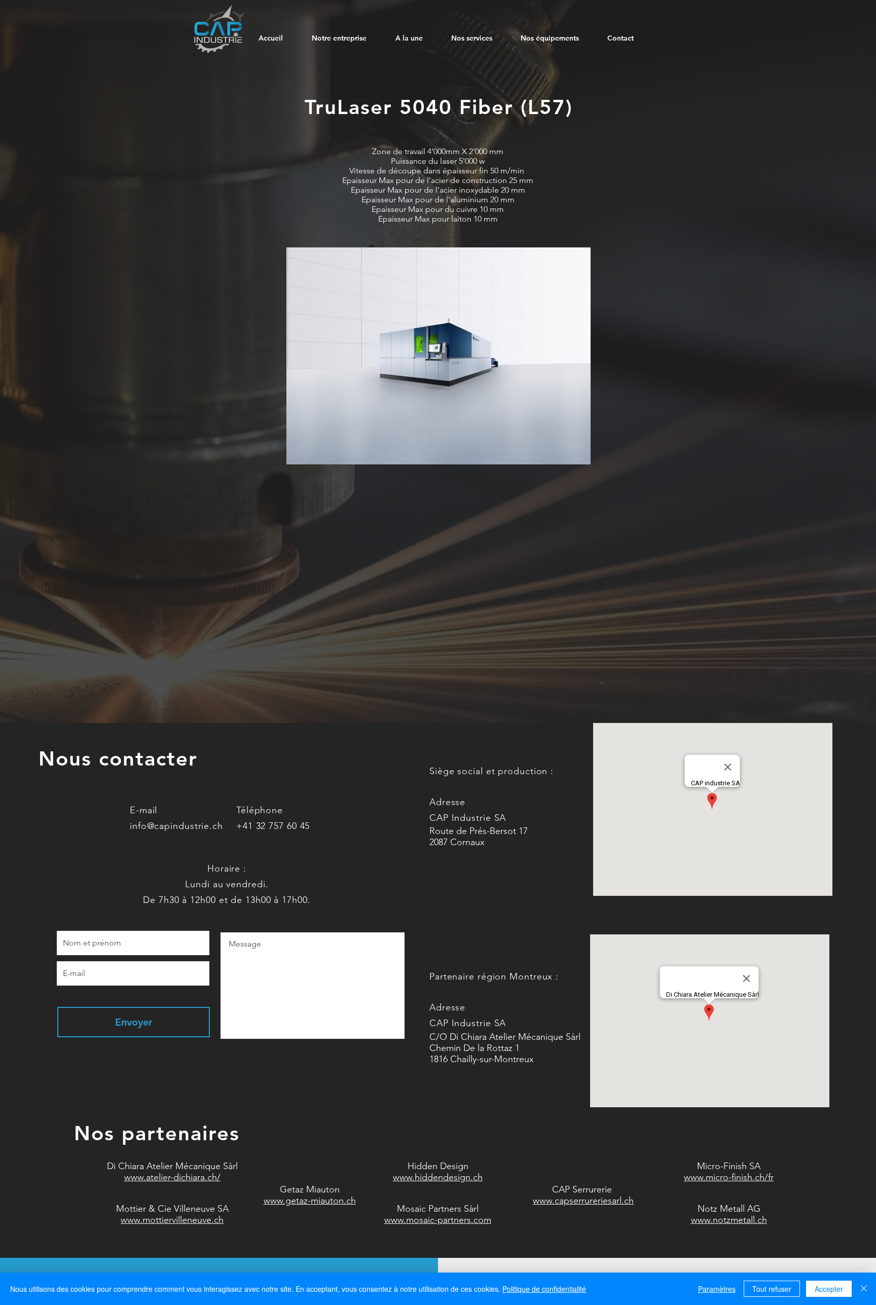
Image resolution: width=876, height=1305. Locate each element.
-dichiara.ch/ (195, 1177)
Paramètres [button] (717, 1289)
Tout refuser (771, 1289)
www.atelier (147, 1177)
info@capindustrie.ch (176, 825)
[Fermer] (864, 1289)
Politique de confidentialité (544, 1289)
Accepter (829, 1289)
